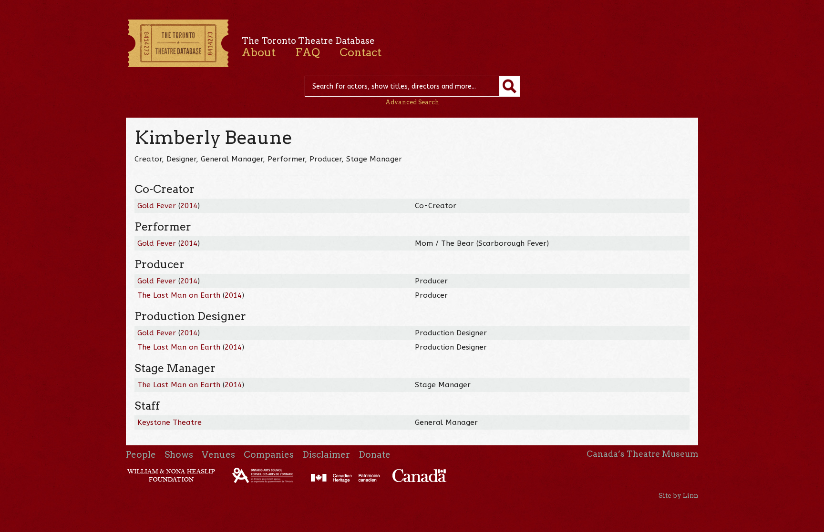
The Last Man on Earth (178, 295)
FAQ (307, 52)
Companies (269, 454)
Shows (179, 454)
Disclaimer (326, 454)
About (259, 52)
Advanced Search (412, 102)
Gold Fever (157, 205)
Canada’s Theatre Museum (642, 454)
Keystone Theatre (169, 422)
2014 (188, 205)
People (141, 454)
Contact (360, 52)
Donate (375, 454)
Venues (218, 454)
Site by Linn (678, 495)
